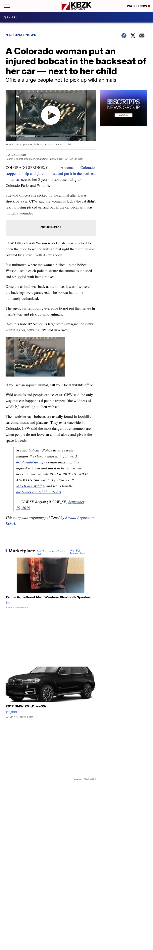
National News (21, 35)
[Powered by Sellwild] (90, 779)
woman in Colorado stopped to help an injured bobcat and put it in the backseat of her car (50, 173)
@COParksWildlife (30, 485)
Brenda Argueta (77, 517)
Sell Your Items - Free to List (51, 553)
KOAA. (11, 523)
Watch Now (137, 6)
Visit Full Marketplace (77, 552)
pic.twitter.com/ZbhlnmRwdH (38, 491)
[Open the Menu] (6, 6)
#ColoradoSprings (30, 461)
